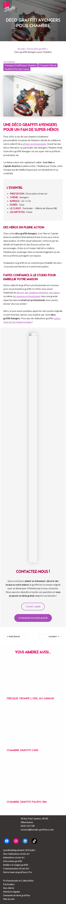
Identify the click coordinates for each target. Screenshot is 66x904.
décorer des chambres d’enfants (32, 292)
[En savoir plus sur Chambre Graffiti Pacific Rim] (33, 777)
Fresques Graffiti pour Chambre (21, 65)
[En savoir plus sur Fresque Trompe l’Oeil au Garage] (33, 677)
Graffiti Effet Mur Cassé (17, 69)
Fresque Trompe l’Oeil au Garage (30, 698)
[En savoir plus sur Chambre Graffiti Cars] (33, 726)
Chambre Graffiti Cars (22, 750)
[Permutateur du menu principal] (59, 7)
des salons (54, 292)
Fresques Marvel (47, 65)
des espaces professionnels (26, 296)
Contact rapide (33, 606)
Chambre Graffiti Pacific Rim (27, 801)
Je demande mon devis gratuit (33, 618)
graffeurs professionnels (33, 144)
